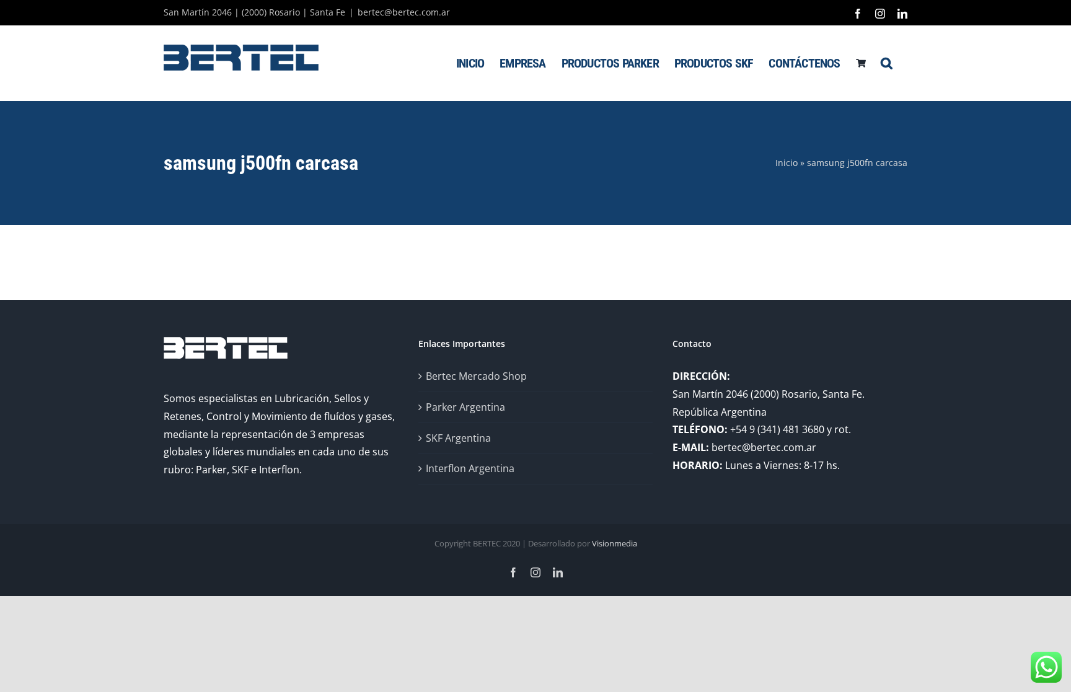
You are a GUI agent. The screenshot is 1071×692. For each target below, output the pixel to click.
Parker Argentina (465, 407)
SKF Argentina (458, 438)
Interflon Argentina (470, 468)
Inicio (786, 163)
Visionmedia (614, 543)
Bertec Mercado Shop (476, 376)
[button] (886, 62)
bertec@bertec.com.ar (404, 12)
